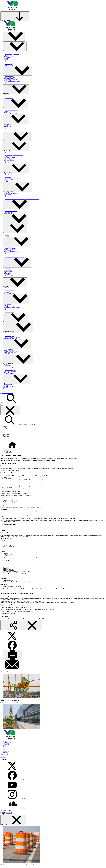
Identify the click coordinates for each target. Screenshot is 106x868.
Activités (7, 235)
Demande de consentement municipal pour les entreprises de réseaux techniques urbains (22, 199)
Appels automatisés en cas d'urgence (12, 151)
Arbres (6, 364)
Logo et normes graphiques (10, 61)
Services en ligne (6, 150)
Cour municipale (8, 213)
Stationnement (8, 195)
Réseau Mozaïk (8, 287)
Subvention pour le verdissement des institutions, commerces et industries (19, 334)
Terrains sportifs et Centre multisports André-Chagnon (15, 257)
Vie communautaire (7, 303)
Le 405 (6, 269)
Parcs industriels (8, 129)
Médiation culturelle (9, 292)
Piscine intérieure (8, 252)
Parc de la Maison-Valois (10, 249)
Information (5, 50)
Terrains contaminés (9, 373)
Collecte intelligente (9, 350)
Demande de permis (9, 158)
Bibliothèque (5, 232)
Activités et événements (7, 266)
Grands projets (8, 126)
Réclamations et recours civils (11, 211)
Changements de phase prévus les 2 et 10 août (9, 866)
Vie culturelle (5, 286)
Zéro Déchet (7, 353)
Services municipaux (9, 76)
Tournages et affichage (9, 275)
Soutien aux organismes (10, 306)
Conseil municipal (6, 93)
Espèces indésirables (7, 383)
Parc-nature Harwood (9, 256)
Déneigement (8, 194)
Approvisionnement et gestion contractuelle (13, 81)
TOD (6, 127)
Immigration (7, 309)
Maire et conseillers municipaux (11, 94)
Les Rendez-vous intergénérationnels (12, 307)
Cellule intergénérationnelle (10, 310)
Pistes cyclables (8, 250)
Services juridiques (6, 208)
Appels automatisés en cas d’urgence (12, 178)
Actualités (7, 51)
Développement (6, 123)
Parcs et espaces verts (9, 247)
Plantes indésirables (9, 384)
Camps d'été (7, 272)
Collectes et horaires (9, 349)
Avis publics (7, 57)
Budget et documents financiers (11, 79)
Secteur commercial (9, 128)
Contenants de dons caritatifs (11, 352)
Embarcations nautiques (10, 253)
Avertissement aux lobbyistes (11, 113)
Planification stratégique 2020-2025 (12, 54)
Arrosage (7, 368)
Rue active (7, 175)
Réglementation (6, 107)
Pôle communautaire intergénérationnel (12, 308)
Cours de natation (8, 270)
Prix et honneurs (8, 82)
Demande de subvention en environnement (13, 153)
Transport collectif (8, 196)
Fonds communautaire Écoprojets (11, 332)
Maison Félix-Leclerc (9, 290)
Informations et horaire (9, 234)
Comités (7, 97)
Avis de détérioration (9, 55)
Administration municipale (8, 74)
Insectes (6, 385)
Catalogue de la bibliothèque (10, 157)
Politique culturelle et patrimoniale (12, 288)
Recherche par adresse (9, 160)
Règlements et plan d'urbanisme (11, 110)
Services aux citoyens (7, 742)
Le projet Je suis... (8, 291)
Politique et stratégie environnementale (12, 337)
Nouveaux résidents (9, 56)
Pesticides (7, 372)
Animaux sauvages (9, 386)
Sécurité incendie (8, 173)
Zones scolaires (8, 177)
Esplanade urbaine (9, 271)
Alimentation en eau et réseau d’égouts (12, 193)
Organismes (7, 305)
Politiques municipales (9, 78)
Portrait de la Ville (8, 59)
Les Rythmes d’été (9, 274)
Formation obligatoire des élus (11, 95)
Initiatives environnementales (8, 331)
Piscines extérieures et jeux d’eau (11, 251)
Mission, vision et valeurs (10, 77)
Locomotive (8, 814)
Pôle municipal (8, 124)
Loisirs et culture (6, 743)
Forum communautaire (9, 312)
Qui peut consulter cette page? (6, 813)
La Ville (4, 741)
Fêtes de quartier (8, 273)
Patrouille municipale (9, 174)
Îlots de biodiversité (9, 366)
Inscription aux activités (10, 159)
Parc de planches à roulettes (10, 248)
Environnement (6, 744)
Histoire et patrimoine (9, 60)
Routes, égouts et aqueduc (8, 191)
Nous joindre (5, 745)
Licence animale (8, 152)
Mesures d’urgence (9, 179)
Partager (2, 629)
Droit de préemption (9, 112)
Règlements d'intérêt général (10, 109)
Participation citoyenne (9, 52)
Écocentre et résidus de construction (12, 351)
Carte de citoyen (8, 64)
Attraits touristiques (9, 62)
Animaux (7, 181)
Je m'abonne (15, 702)
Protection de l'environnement (8, 363)
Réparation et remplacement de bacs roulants (14, 155)
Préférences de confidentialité (6, 812)
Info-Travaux (7, 192)
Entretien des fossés (9, 367)
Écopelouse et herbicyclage (10, 370)
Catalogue (7, 236)
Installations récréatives (7, 245)
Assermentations (8, 212)
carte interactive (8, 575)
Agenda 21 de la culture (10, 293)
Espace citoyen (8, 156)
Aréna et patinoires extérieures (11, 254)
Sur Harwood (8, 125)
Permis (6, 111)
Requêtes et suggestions (10, 161)
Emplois (7, 83)
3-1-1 (6, 180)
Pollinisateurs (8, 365)
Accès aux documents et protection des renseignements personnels (18, 209)
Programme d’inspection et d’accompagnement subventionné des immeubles (20, 197)
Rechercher (33, 424)
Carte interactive (6, 752)
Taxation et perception (9, 80)
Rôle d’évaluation (8, 162)
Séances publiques (9, 98)
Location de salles (8, 304)
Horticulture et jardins (9, 336)
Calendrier (7, 276)
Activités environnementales (10, 333)
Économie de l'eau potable (10, 371)
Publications (7, 58)
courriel (34, 618)
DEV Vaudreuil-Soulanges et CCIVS (12, 131)
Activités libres (8, 268)
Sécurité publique (6, 172)
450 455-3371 (3, 757)
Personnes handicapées (9, 65)
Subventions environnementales (11, 338)
